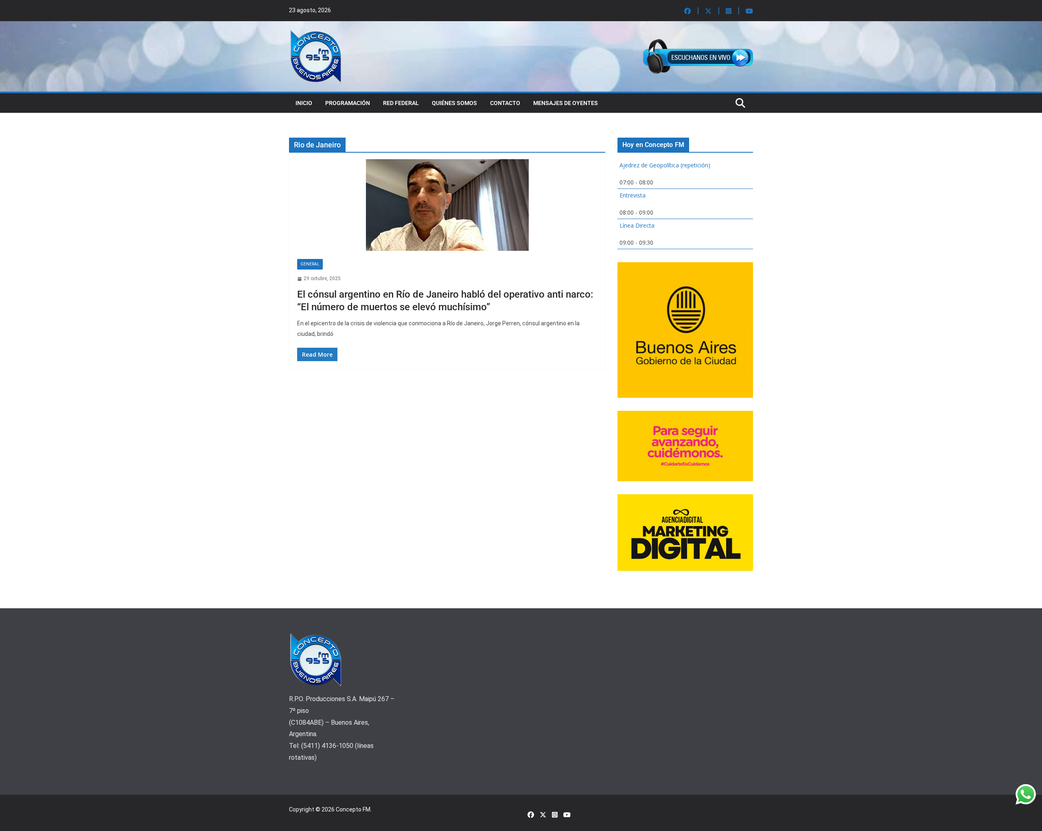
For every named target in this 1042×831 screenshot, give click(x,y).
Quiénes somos (454, 103)
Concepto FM (353, 809)
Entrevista (633, 195)
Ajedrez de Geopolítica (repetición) (665, 165)
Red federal (401, 103)
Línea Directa (637, 225)
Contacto (505, 103)
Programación (347, 103)
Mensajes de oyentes (565, 103)
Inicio (304, 103)
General (310, 264)
